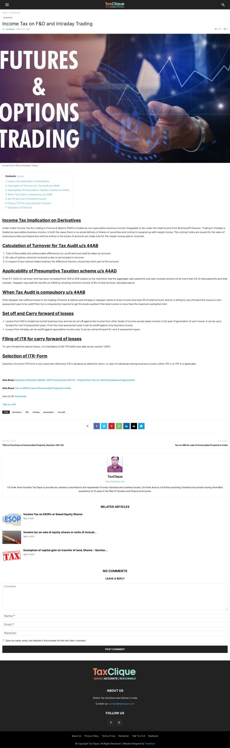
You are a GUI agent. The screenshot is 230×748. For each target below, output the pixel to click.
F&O (27, 412)
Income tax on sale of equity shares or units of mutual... (60, 532)
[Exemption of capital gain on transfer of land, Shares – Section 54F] (11, 556)
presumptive (48, 412)
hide (20, 176)
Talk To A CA (138, 736)
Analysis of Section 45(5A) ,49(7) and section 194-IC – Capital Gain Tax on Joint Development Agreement (75, 380)
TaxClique (10, 29)
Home (5, 12)
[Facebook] (111, 722)
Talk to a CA (9, 404)
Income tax (15, 12)
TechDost (150, 743)
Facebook (20, 396)
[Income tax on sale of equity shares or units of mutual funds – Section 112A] (11, 538)
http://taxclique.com (115, 481)
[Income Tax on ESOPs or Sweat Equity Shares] (11, 520)
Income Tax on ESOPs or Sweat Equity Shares (53, 514)
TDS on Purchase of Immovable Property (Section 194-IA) (33, 445)
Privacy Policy (91, 736)
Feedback (153, 736)
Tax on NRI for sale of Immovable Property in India (43, 388)
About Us (76, 736)
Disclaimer (123, 736)
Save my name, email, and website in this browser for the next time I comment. (46, 640)
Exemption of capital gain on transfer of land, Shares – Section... (65, 550)
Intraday (36, 412)
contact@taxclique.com (121, 703)
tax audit (61, 412)
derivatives (16, 412)
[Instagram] (119, 722)
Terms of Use (108, 736)
